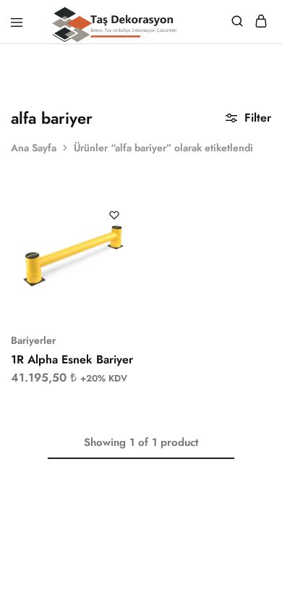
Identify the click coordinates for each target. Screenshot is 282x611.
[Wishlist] (114, 215)
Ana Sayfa (33, 147)
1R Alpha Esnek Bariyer (72, 359)
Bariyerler (33, 340)
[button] (126, 210)
